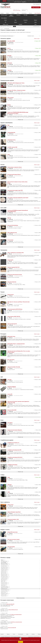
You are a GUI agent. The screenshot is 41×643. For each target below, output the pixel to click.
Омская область (4, 580)
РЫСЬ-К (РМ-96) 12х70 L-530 (13, 609)
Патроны (35, 20)
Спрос (35, 24)
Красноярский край (4, 579)
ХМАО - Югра (4, 581)
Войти (14, 10)
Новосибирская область (5, 567)
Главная (1, 28)
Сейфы (35, 22)
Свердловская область (5, 568)
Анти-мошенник (24, 13)
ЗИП (5, 22)
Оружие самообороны (11, 15)
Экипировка (25, 20)
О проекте (2, 13)
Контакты (30, 13)
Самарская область (4, 570)
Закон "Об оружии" (37, 13)
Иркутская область (4, 573)
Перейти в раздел (37, 38)
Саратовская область (5, 582)
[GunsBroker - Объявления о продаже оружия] (5, 5)
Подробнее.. (24, 1)
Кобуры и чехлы (5, 24)
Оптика (5, 20)
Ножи (15, 20)
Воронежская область (5, 574)
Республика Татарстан (5, 569)
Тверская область (4, 592)
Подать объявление (36, 7)
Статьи (14, 634)
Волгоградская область (5, 576)
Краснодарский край (5, 561)
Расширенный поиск (36, 26)
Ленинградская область (5, 586)
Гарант (18, 13)
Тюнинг (25, 22)
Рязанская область (4, 595)
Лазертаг (15, 22)
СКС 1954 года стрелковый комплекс (16, 614)
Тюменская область (4, 594)
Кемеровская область (5, 575)
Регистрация (18, 10)
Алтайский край (6, 28)
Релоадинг (20, 24)
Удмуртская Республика (5, 587)
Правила (7, 13)
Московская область (5, 563)
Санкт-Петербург (4, 562)
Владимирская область (5, 593)
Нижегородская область (5, 564)
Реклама (13, 13)
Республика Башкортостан (5, 589)
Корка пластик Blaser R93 (12, 627)
